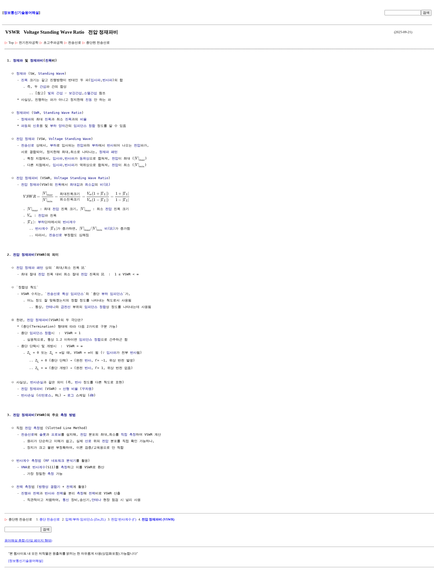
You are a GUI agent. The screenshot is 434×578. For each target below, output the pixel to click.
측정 (64, 467)
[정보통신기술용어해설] (25, 561)
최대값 (75, 184)
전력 (69, 487)
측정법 (36, 460)
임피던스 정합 (84, 126)
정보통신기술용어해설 (21, 13)
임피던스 (116, 294)
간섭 (43, 86)
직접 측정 (128, 434)
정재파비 (36, 60)
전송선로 (27, 145)
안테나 (51, 307)
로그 (70, 395)
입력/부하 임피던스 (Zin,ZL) (85, 519)
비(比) (105, 184)
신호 (36, 126)
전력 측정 (23, 487)
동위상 (84, 158)
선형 (66, 389)
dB (92, 395)
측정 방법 (68, 415)
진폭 (48, 60)
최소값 (90, 184)
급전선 (66, 307)
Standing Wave (51, 73)
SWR (36, 113)
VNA (24, 467)
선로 (88, 441)
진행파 (26, 493)
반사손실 (36, 382)
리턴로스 (44, 395)
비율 (83, 119)
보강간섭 (75, 93)
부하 (53, 126)
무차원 (87, 389)
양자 (62, 126)
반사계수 (69, 222)
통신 (66, 500)
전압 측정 (32, 428)
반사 (110, 145)
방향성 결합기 (49, 487)
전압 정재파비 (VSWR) (158, 519)
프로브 (56, 434)
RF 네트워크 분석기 (60, 460)
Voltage (56, 139)
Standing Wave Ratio (62, 113)
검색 (426, 13)
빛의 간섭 (55, 93)
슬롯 (42, 434)
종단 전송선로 (49, 519)
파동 (24, 126)
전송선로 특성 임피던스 (65, 294)
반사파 (107, 80)
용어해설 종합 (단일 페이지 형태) (28, 540)
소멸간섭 (90, 93)
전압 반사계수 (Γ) (123, 519)
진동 (88, 99)
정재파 (18, 60)
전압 (19, 139)
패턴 (114, 152)
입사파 (95, 80)
